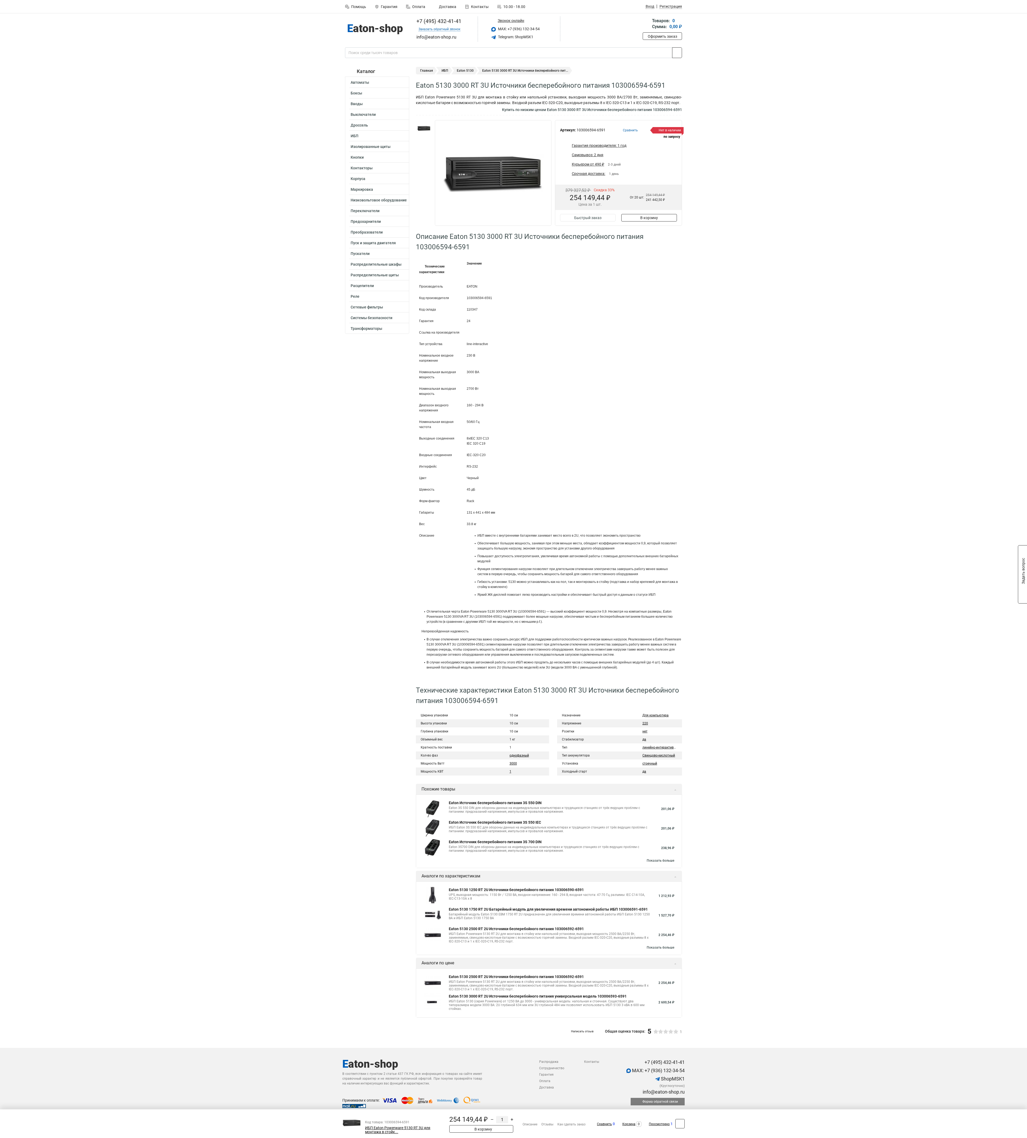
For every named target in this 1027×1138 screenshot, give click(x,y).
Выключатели (363, 114)
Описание (530, 1124)
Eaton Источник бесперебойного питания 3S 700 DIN (495, 842)
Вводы (357, 104)
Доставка (447, 7)
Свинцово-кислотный (658, 755)
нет (644, 731)
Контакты (480, 7)
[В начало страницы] (680, 1123)
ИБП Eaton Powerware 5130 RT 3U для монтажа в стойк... (397, 1130)
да (644, 739)
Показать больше (660, 860)
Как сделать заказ (571, 1124)
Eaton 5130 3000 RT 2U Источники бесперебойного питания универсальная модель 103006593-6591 (538, 996)
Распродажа (548, 1062)
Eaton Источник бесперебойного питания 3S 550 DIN (495, 803)
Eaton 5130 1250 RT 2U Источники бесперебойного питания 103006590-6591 (516, 890)
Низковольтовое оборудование (379, 200)
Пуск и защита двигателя (373, 243)
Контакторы (362, 168)
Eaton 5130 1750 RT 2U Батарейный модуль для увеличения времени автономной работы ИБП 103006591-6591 (548, 909)
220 (645, 723)
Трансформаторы (366, 328)
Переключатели (365, 211)
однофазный (519, 755)
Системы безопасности (371, 318)
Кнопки (357, 157)
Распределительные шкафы (376, 264)
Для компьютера (655, 715)
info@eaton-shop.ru (663, 1092)
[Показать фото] (424, 128)
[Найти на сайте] (677, 52)
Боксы (356, 93)
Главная (426, 70)
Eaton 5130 (465, 70)
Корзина (628, 1124)
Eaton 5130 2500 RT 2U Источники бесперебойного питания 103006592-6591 (516, 929)
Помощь (358, 7)
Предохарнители (366, 221)
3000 (513, 763)
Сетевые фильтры (367, 307)
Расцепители (362, 286)
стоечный (649, 763)
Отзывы (547, 1124)
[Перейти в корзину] (646, 24)
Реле (355, 296)
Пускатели (360, 253)
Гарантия (389, 7)
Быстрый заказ (587, 218)
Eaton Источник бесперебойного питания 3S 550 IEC (495, 822)
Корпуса (358, 179)
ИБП (354, 136)
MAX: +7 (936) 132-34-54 (518, 29)
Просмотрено (659, 1124)
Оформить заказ (662, 36)
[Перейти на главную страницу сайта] (375, 29)
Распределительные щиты (375, 275)
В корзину (649, 218)
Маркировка (362, 189)
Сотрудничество (551, 1068)
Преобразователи (367, 232)
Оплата (418, 7)
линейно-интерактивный (661, 747)
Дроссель (359, 125)
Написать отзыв (582, 1031)
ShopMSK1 (672, 1079)
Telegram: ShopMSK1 (515, 37)
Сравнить (604, 1124)
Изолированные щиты (370, 146)
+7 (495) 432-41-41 (438, 21)
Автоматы (360, 82)
